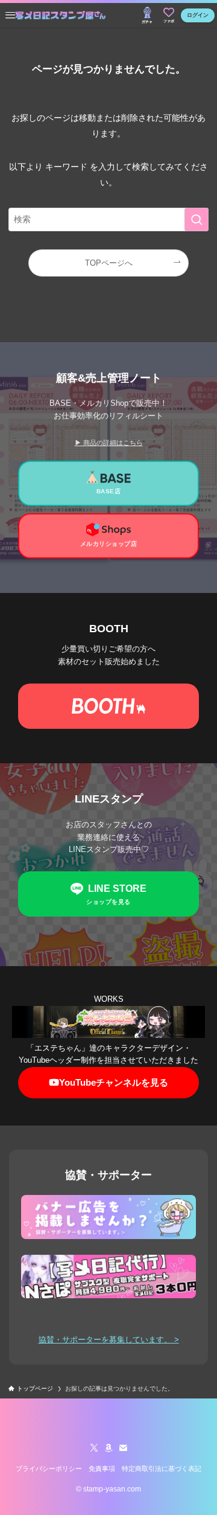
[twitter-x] (94, 1448)
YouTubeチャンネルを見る (113, 1082)
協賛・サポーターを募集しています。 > (109, 1339)
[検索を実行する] (196, 219)
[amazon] (108, 1448)
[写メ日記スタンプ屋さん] (60, 15)
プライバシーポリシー (49, 1468)
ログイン (198, 15)
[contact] (123, 1448)
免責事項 (102, 1468)
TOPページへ (109, 262)
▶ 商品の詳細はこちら (109, 442)
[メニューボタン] (10, 15)
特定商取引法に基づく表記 (161, 1468)
